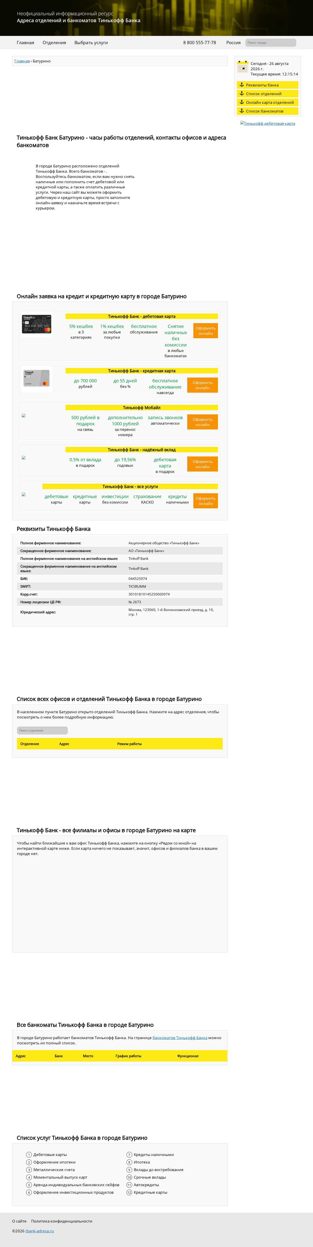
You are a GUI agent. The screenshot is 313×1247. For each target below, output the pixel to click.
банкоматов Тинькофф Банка (180, 1037)
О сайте (19, 1221)
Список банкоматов (264, 111)
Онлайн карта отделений (270, 102)
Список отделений (264, 93)
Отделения (54, 43)
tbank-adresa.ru (39, 1231)
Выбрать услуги (91, 43)
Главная (25, 43)
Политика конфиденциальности (61, 1221)
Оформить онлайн (206, 330)
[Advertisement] (120, 98)
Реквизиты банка (262, 85)
